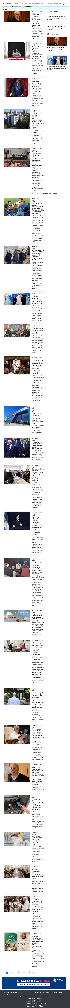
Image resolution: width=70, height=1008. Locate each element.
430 (33, 973)
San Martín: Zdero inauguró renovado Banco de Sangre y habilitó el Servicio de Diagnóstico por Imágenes (38, 474)
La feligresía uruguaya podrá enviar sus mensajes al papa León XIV (37, 839)
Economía (43, 3)
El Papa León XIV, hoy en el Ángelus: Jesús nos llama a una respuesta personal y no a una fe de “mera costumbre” (37, 52)
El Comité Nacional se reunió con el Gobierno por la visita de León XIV (38, 873)
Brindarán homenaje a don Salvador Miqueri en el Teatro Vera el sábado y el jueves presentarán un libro (37, 942)
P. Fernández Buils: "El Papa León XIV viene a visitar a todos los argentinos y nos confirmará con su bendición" (38, 734)
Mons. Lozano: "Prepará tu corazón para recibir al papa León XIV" (37, 18)
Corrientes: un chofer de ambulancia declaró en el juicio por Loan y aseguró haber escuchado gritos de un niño (37, 568)
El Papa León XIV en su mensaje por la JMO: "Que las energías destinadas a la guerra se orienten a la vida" (38, 697)
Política (21, 3)
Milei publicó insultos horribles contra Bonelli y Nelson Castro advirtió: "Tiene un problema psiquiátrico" (37, 86)
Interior (25, 3)
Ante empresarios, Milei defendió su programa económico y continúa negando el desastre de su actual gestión (38, 521)
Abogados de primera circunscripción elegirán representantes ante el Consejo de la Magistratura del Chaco (38, 119)
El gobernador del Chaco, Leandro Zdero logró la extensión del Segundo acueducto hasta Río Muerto (38, 255)
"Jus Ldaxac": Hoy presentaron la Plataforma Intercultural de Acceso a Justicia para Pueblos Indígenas (38, 157)
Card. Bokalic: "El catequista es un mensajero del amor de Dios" (37, 331)
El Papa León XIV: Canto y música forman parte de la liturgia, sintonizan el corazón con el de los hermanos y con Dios (38, 905)
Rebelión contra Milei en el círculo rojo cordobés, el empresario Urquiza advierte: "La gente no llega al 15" (38, 772)
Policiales (37, 3)
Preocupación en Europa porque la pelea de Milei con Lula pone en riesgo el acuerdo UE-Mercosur (38, 446)
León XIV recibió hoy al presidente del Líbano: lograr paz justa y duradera (37, 647)
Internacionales (57, 3)
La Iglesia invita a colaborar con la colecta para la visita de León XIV (38, 616)
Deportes (50, 3)
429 (29, 973)
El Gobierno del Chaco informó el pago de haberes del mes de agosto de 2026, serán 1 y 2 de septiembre (37, 804)
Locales (16, 3)
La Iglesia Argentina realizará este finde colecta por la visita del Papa (37, 300)
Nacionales (31, 3)
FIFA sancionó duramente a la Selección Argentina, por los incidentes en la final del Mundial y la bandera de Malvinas (38, 207)
